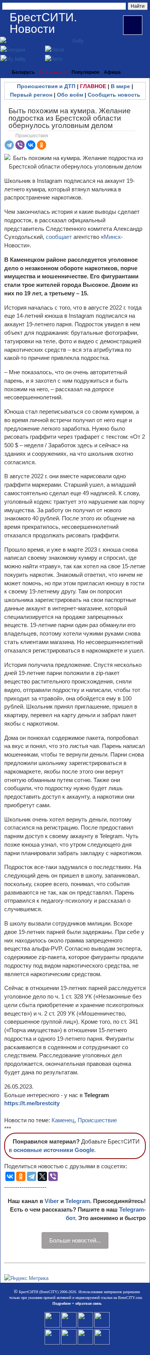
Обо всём (70, 95)
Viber (52, 1201)
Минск (112, 237)
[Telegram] (9, 145)
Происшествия (31, 135)
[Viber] (20, 145)
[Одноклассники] (41, 145)
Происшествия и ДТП (46, 86)
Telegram (77, 1201)
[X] (42, 1176)
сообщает (59, 237)
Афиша (112, 72)
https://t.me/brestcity (32, 1103)
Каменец (63, 1120)
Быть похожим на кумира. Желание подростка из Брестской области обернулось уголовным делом (69, 118)
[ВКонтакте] (30, 145)
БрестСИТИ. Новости (43, 23)
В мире (120, 86)
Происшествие (97, 1120)
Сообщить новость (114, 95)
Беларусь (23, 72)
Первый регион (31, 95)
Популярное (86, 72)
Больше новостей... (75, 1240)
